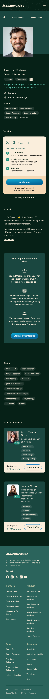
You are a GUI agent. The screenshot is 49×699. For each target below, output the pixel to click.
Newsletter (31, 649)
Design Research (13, 113)
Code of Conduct (12, 693)
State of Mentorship (35, 654)
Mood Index (31, 659)
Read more (9, 239)
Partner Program (33, 636)
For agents (32, 693)
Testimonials (11, 619)
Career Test (11, 649)
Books (29, 664)
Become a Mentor (13, 606)
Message (22, 79)
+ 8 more (23, 117)
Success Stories (33, 591)
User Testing (11, 117)
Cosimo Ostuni (36, 17)
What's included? (28, 190)
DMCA (23, 693)
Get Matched (11, 591)
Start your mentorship (24, 336)
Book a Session (12, 601)
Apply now (24, 182)
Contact (9, 571)
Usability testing (31, 113)
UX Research (11, 108)
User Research (26, 108)
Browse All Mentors (14, 596)
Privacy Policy (26, 689)
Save (10, 79)
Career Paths (32, 669)
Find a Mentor (17, 17)
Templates (31, 674)
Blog (28, 679)
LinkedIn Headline (13, 675)
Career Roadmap (13, 654)
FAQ (7, 689)
